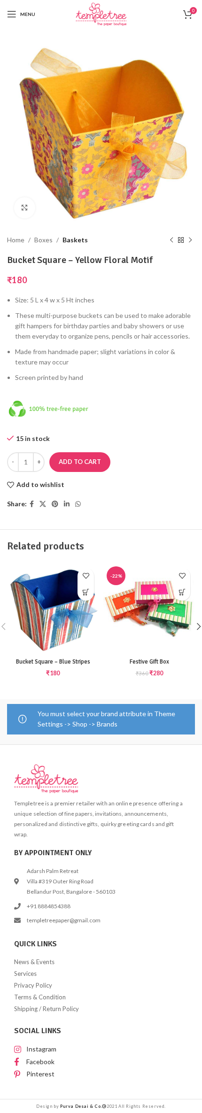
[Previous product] (171, 240)
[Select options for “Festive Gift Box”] (182, 592)
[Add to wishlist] (86, 576)
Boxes (43, 240)
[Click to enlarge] (24, 207)
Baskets (75, 240)
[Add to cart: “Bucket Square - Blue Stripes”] (86, 592)
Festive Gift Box (149, 661)
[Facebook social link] (32, 504)
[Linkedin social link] (66, 504)
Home (15, 240)
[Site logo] (101, 13)
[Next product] (190, 240)
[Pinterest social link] (55, 504)
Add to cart (80, 461)
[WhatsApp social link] (78, 504)
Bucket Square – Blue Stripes (53, 661)
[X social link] (43, 504)
